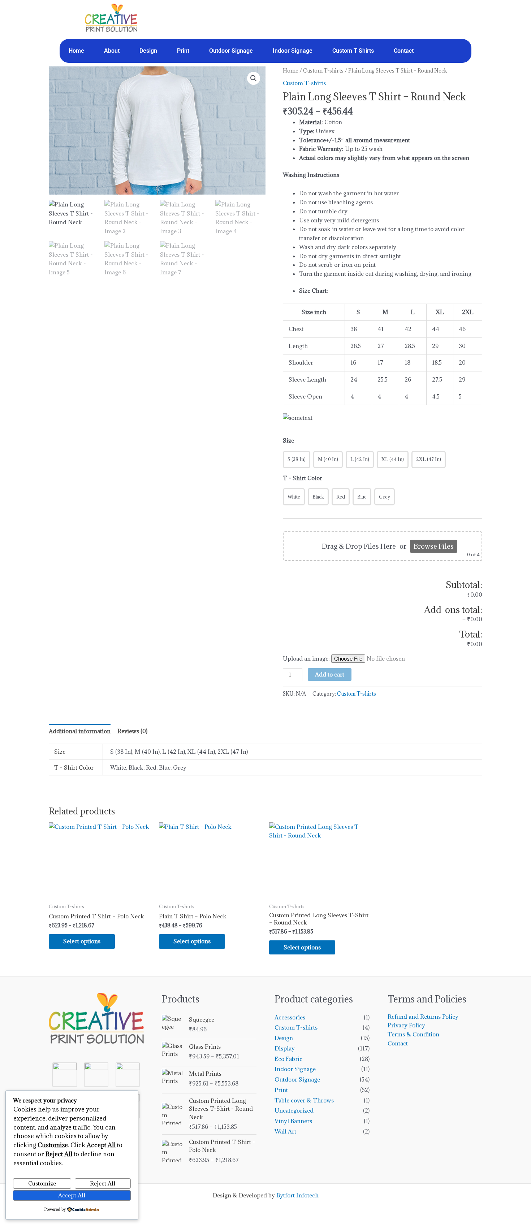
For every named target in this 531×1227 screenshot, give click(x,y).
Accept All (71, 1195)
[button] (253, 78)
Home (76, 50)
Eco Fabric (288, 1058)
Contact (404, 50)
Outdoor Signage (231, 50)
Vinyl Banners (293, 1120)
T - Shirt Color (302, 478)
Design (148, 50)
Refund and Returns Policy (423, 1016)
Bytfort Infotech (297, 1195)
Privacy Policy (406, 1025)
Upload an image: (307, 658)
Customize (42, 1183)
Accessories (290, 1017)
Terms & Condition (413, 1034)
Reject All (102, 1183)
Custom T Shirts (353, 50)
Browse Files (434, 546)
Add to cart (329, 674)
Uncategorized (294, 1110)
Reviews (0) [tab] (132, 731)
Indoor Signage (292, 50)
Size (288, 440)
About (112, 50)
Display (285, 1048)
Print (183, 50)
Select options (81, 941)
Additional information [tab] (80, 731)
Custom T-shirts (323, 70)
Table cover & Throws (304, 1100)
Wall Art (285, 1131)
